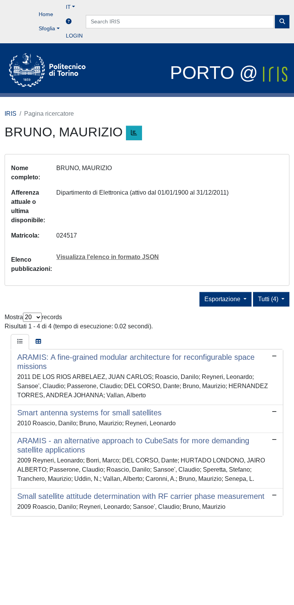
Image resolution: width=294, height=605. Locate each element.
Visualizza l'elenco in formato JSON (107, 257)
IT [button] (68, 7)
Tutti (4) (269, 299)
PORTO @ (216, 72)
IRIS (10, 113)
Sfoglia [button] (47, 28)
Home (46, 14)
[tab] (20, 341)
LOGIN (74, 36)
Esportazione (223, 299)
